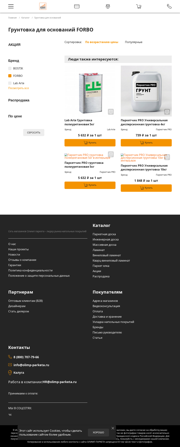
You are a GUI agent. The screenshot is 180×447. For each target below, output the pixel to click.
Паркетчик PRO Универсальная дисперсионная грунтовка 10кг (144, 167)
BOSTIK (18, 68)
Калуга (19, 372)
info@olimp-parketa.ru (31, 365)
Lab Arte (18, 83)
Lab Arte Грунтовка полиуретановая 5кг (79, 122)
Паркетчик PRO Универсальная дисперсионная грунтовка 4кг (144, 122)
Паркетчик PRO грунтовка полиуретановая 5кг (84, 165)
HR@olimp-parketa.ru (60, 382)
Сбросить (33, 132)
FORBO (18, 76)
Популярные (133, 42)
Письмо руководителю (107, 332)
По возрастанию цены (101, 42)
